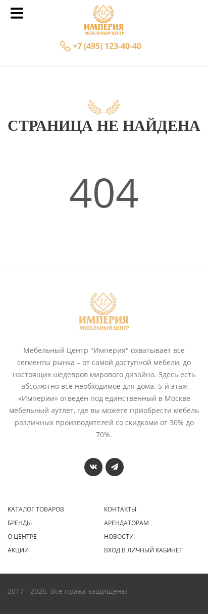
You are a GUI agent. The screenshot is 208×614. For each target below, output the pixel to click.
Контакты (120, 509)
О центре (22, 537)
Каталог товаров (36, 509)
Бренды (20, 523)
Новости (119, 537)
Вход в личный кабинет (143, 550)
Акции (18, 550)
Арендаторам (126, 523)
